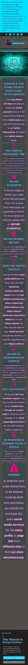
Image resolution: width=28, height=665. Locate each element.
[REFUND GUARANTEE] (14, 177)
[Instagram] (10, 34)
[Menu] (25, 42)
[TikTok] (6, 34)
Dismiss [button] (24, 16)
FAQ (3, 636)
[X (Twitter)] (18, 34)
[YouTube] (22, 34)
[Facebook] (14, 34)
